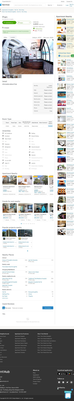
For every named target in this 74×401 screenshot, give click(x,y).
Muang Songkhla (33, 291)
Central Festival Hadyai (8, 271)
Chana (30, 293)
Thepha (30, 295)
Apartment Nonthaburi (20, 340)
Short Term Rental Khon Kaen (45, 352)
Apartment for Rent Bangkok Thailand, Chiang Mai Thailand (7, 4)
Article (62, 1)
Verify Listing (36, 376)
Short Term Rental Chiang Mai (45, 347)
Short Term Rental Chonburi (44, 349)
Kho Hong (21, 9)
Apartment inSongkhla (7, 9)
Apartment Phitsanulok (20, 349)
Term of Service (37, 379)
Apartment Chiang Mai (20, 338)
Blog (34, 372)
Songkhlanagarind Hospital (9, 281)
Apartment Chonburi (20, 352)
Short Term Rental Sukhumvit (45, 338)
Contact (35, 383)
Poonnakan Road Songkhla (9, 266)
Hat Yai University (33, 259)
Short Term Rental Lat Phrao (45, 342)
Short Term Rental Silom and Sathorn (47, 340)
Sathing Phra (5, 293)
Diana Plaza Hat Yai (7, 278)
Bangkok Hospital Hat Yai (35, 281)
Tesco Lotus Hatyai (33, 271)
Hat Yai (16, 9)
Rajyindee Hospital (7, 285)
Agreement (36, 374)
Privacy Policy (36, 381)
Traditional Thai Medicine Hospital (37, 278)
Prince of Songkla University (9, 259)
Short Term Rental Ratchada (45, 345)
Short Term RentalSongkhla (9, 11)
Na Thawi (4, 295)
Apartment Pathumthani (21, 345)
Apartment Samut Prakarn (21, 342)
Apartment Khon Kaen (20, 347)
